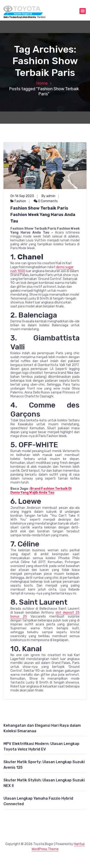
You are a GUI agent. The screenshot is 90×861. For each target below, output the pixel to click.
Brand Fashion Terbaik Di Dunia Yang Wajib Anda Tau (41, 491)
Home (42, 83)
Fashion (20, 201)
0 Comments (47, 201)
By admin (48, 196)
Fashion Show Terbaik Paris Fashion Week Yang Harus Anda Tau (42, 215)
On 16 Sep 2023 (22, 196)
